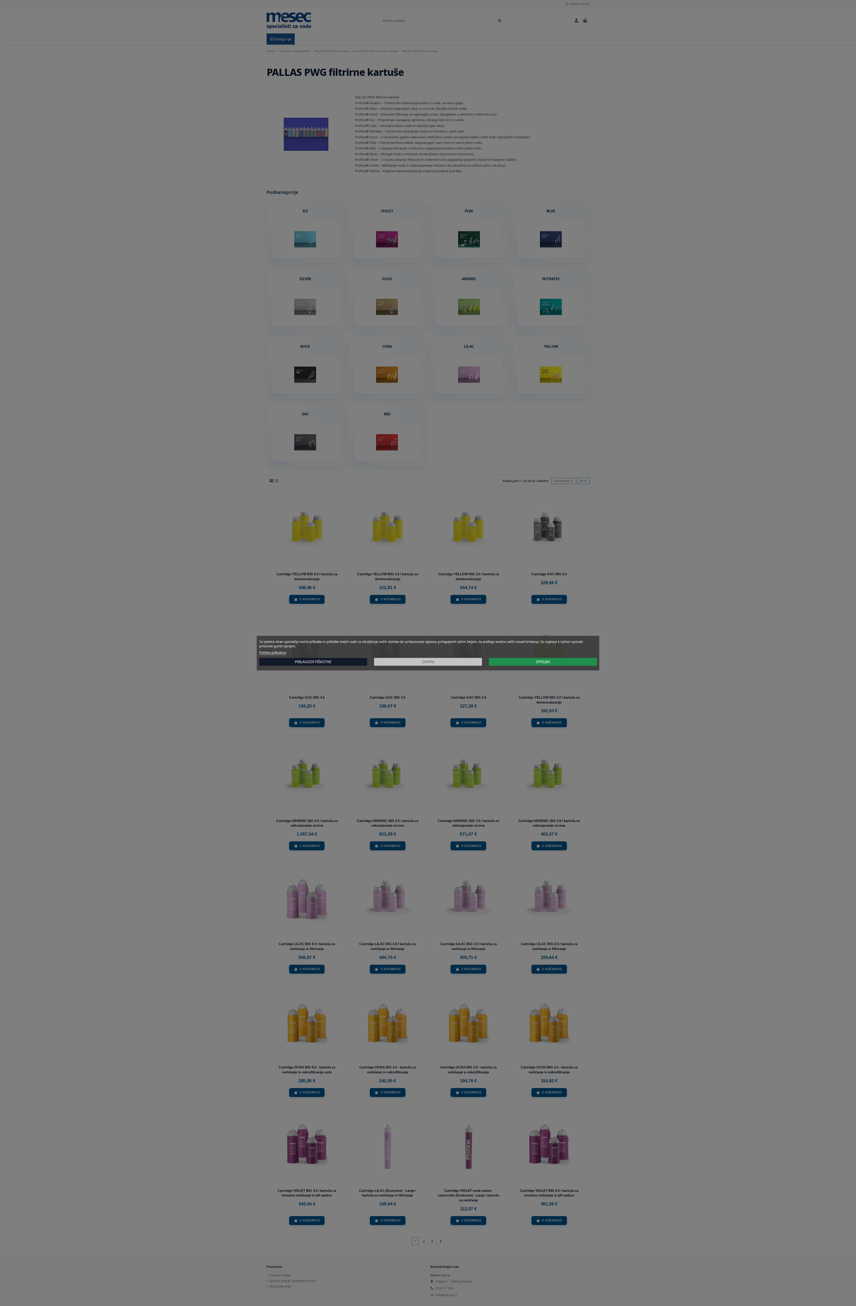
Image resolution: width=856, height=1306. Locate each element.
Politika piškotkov (272, 652)
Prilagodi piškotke (313, 661)
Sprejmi (543, 661)
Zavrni (428, 661)
